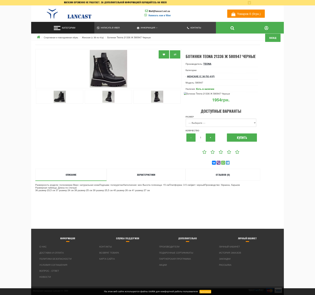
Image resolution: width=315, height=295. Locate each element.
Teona (207, 63)
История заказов (230, 252)
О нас (43, 246)
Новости (45, 276)
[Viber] (218, 163)
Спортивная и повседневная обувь (61, 37)
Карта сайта (107, 258)
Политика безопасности (55, 258)
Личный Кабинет (229, 246)
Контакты (105, 246)
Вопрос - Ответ (49, 270)
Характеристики (146, 174)
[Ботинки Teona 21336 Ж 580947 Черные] (108, 68)
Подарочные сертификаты (176, 252)
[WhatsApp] (223, 163)
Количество (192, 130)
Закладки (225, 258)
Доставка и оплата (51, 252)
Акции (163, 264)
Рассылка (225, 264)
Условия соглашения (53, 264)
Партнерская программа (175, 258)
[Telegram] (228, 163)
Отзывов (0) (223, 174)
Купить (242, 137)
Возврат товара (109, 252)
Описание (71, 174)
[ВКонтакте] (214, 163)
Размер (190, 117)
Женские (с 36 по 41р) (93, 37)
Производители (169, 246)
